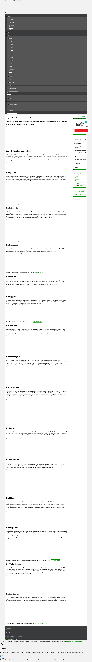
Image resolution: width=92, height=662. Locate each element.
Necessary (3, 656)
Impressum (9, 626)
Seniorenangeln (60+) (79, 143)
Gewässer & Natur (78, 173)
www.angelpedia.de (18, 618)
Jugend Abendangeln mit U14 (80, 150)
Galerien (76, 171)
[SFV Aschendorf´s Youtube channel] (75, 116)
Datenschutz (9, 628)
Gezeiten (8, 632)
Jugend (76, 176)
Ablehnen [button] (81, 641)
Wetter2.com (81, 185)
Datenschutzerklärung (70, 641)
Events (76, 177)
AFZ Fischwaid (77, 180)
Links (8, 629)
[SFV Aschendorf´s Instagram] (84, 116)
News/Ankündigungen (79, 174)
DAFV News (77, 179)
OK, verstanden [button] (77, 641)
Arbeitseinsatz (77, 156)
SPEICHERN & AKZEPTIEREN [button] (5, 661)
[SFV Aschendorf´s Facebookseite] (79, 116)
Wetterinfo (9, 631)
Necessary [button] (1, 655)
